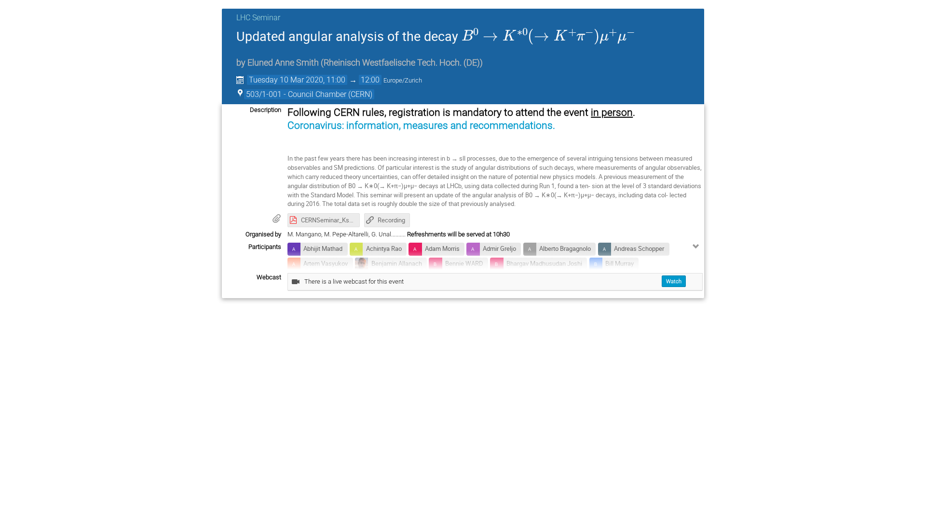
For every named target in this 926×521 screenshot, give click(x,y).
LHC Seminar (258, 17)
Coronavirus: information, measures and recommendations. (421, 125)
